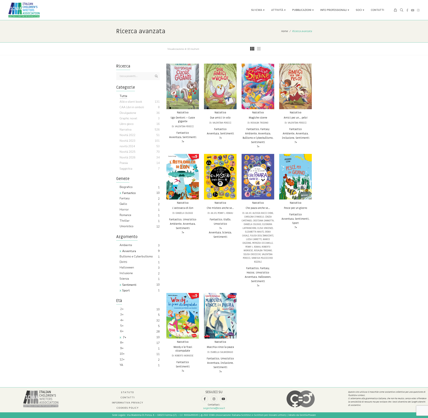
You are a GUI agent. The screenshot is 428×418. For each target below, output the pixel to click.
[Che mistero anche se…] (220, 176)
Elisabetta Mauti (254, 231)
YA (121, 365)
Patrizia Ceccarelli (262, 243)
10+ (122, 354)
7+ (124, 337)
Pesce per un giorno (295, 208)
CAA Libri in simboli (132, 107)
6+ (122, 331)
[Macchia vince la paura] (220, 316)
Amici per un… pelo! (295, 117)
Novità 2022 (127, 135)
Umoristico (126, 226)
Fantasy (125, 198)
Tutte (123, 96)
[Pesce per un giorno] (295, 176)
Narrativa (182, 112)
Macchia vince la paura (220, 347)
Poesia (124, 163)
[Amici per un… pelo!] (295, 86)
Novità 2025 (127, 152)
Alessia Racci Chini (262, 213)
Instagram (418, 10)
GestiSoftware (308, 415)
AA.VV (214, 213)
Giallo (123, 204)
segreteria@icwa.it (214, 408)
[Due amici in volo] (220, 86)
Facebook (407, 10)
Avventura (129, 251)
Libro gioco (127, 124)
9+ (122, 348)
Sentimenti (129, 285)
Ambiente (126, 245)
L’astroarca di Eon (182, 208)
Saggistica (126, 169)
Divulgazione (128, 113)
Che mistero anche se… (220, 208)
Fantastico (129, 193)
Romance (125, 215)
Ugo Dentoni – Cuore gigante (183, 119)
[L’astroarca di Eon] (182, 176)
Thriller (125, 221)
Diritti (123, 262)
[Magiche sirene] (258, 86)
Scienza (124, 279)
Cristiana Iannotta (263, 220)
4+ (122, 320)
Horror (124, 210)
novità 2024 (127, 146)
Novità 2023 (127, 141)
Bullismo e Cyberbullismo (136, 256)
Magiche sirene (258, 117)
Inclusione (126, 273)
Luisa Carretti (254, 239)
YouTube (412, 10)
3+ (122, 315)
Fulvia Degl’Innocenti (261, 235)
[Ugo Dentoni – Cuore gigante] (182, 86)
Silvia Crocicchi (252, 254)
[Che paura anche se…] (258, 176)
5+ (122, 326)
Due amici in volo (220, 117)
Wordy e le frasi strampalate (182, 348)
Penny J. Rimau (225, 213)
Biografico (126, 187)
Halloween (127, 267)
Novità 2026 (127, 157)
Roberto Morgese (184, 355)
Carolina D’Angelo (254, 216)
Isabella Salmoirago (221, 352)
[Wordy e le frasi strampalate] (182, 316)
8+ (122, 343)
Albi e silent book (131, 102)
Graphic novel (128, 118)
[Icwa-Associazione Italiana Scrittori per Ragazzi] (24, 10)
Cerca (156, 76)
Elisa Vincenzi (265, 228)
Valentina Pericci (184, 126)
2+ (122, 309)
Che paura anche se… (258, 208)
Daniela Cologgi (184, 213)
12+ (122, 359)
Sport (126, 290)
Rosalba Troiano (259, 122)
